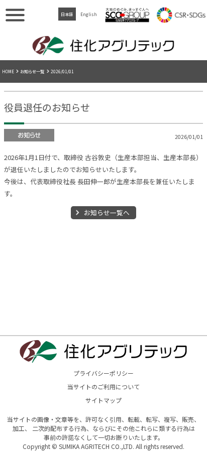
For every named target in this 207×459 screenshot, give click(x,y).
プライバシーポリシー (103, 373)
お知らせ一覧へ (107, 212)
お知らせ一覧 (32, 71)
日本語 (67, 14)
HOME (8, 71)
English (88, 14)
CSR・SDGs (181, 15)
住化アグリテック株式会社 (103, 45)
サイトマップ (103, 400)
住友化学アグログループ (127, 15)
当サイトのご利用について (103, 386)
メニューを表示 (15, 15)
